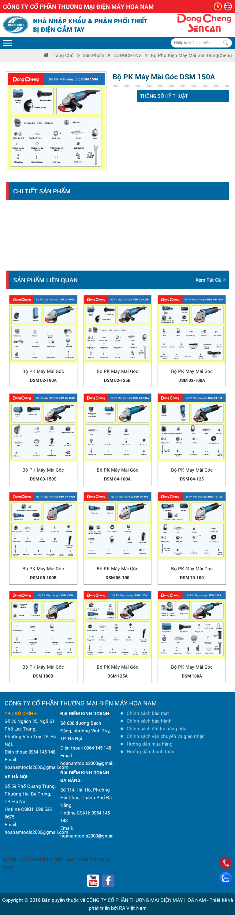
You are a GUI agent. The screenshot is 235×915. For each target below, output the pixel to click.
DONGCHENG (128, 55)
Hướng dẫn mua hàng (150, 744)
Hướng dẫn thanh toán (150, 751)
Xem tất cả (208, 279)
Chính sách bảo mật (148, 713)
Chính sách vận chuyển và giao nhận (166, 736)
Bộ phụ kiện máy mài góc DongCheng (191, 55)
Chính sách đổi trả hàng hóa (156, 728)
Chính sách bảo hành (149, 721)
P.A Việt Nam (133, 908)
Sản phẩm (93, 55)
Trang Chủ (63, 55)
